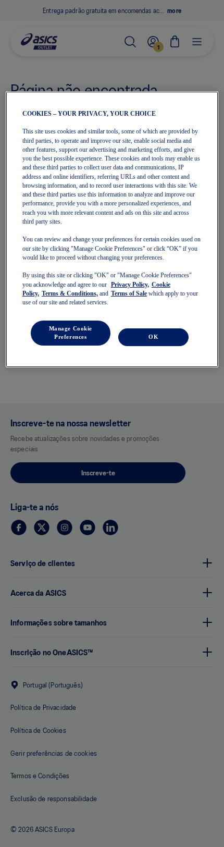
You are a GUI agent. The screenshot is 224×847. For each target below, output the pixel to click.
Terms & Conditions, (70, 293)
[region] (112, 229)
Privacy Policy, (130, 284)
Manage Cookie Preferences (70, 332)
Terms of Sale (129, 293)
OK (153, 337)
